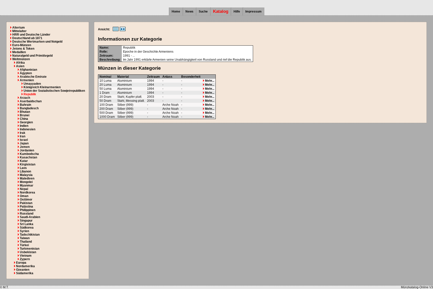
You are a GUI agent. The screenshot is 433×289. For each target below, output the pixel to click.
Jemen (25, 147)
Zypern (25, 259)
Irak (22, 133)
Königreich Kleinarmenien (42, 87)
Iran (22, 136)
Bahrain (25, 105)
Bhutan (25, 112)
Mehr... (209, 80)
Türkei (24, 245)
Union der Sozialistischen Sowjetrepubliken (54, 90)
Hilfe (237, 11)
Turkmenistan (29, 248)
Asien (20, 66)
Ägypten (26, 73)
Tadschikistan (30, 234)
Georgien (26, 122)
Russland (26, 213)
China (24, 119)
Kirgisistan (27, 164)
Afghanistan (28, 69)
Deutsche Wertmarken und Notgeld (37, 41)
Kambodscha (29, 154)
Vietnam (26, 255)
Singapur (26, 220)
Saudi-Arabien (30, 217)
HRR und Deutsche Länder (31, 34)
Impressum (253, 11)
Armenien (27, 80)
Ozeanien (22, 269)
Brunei (24, 115)
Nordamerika (25, 266)
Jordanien (27, 150)
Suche (203, 11)
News (189, 11)
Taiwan (25, 238)
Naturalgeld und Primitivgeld (32, 55)
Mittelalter (19, 31)
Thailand (26, 241)
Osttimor (26, 199)
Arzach (25, 98)
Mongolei (26, 182)
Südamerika (24, 273)
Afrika (20, 62)
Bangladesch (29, 108)
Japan (24, 143)
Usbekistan (28, 252)
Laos (23, 168)
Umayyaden (32, 83)
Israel (24, 140)
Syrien (24, 231)
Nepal (24, 189)
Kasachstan (28, 157)
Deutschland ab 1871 (27, 38)
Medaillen (19, 52)
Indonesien (27, 129)
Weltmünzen (21, 59)
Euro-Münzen (21, 45)
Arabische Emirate (33, 76)
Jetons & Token (23, 48)
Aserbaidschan (31, 101)
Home (176, 11)
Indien (24, 126)
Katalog (220, 11)
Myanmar (26, 185)
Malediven (27, 178)
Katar (24, 161)
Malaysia (26, 175)
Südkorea (27, 227)
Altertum (18, 27)
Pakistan (26, 203)
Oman (24, 196)
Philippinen (27, 210)
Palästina (26, 206)
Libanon (25, 171)
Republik (30, 94)
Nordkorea (27, 192)
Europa (21, 262)
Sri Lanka (26, 224)
